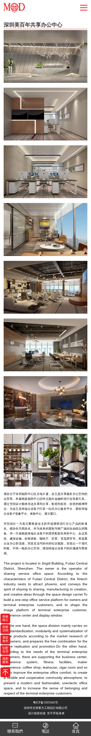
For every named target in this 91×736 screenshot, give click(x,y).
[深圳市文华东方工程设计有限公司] (22, 3)
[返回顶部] (5, 672)
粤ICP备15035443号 (45, 702)
